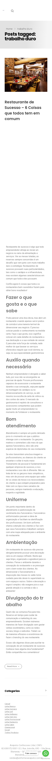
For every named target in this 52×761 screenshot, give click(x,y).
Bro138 (32, 10)
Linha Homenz (11, 709)
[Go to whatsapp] (45, 753)
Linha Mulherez (11, 714)
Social (7, 730)
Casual (7, 704)
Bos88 (32, 13)
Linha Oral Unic (11, 717)
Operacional (10, 727)
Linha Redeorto (11, 722)
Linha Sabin (9, 725)
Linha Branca (10, 706)
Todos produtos (12, 732)
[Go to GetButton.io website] (45, 758)
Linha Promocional (12, 719)
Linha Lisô (9, 711)
